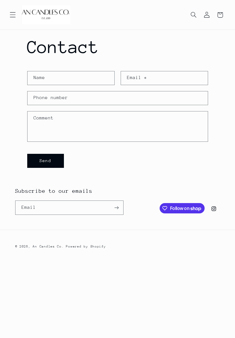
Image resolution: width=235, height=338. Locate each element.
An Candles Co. (48, 246)
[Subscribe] (116, 208)
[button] (12, 14)
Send (45, 160)
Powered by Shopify (86, 246)
